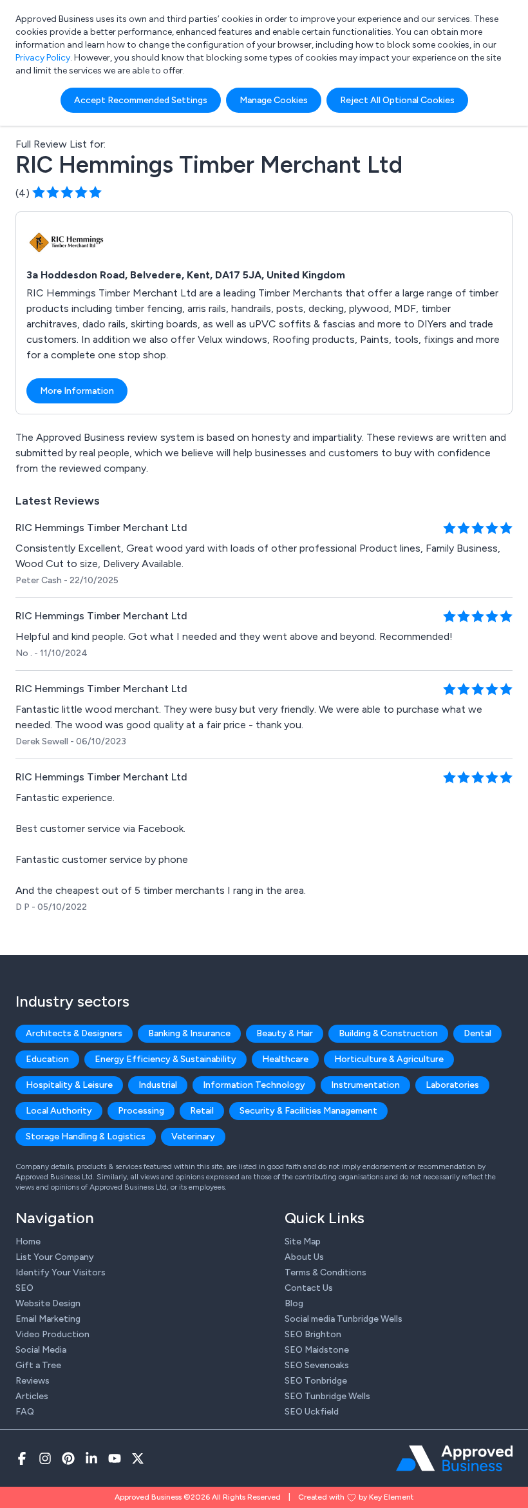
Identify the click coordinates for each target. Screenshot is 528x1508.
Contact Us (309, 1287)
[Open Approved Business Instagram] (45, 1458)
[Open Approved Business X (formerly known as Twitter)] (137, 1458)
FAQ (24, 1411)
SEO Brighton (313, 1334)
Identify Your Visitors (60, 1272)
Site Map (303, 1241)
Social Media (40, 1349)
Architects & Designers (74, 1033)
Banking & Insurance (189, 1033)
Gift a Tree (38, 1365)
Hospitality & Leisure (69, 1084)
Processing (141, 1110)
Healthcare (285, 1059)
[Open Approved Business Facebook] (21, 1458)
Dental (477, 1033)
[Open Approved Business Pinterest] (68, 1458)
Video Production (52, 1334)
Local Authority (59, 1110)
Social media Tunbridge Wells (343, 1318)
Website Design (47, 1303)
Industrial (157, 1084)
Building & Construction (388, 1033)
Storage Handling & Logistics (86, 1136)
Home (28, 1241)
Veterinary (193, 1136)
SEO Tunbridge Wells (327, 1396)
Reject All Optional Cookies (397, 100)
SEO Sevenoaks (317, 1365)
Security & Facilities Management (308, 1110)
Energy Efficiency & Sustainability (165, 1059)
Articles (31, 1396)
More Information (77, 390)
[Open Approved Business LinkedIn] (91, 1458)
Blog (294, 1303)
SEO (24, 1287)
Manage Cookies (274, 100)
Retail (202, 1110)
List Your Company (54, 1257)
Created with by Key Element (355, 1497)
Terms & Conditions (325, 1272)
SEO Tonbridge (316, 1380)
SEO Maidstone (317, 1349)
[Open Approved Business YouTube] (114, 1458)
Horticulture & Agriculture (389, 1059)
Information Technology (254, 1084)
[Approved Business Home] (454, 1458)
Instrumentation (365, 1084)
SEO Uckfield (312, 1411)
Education (47, 1059)
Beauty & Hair (284, 1033)
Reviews (32, 1380)
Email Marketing (47, 1318)
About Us (304, 1257)
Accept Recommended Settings (140, 100)
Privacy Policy (42, 57)
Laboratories (452, 1084)
